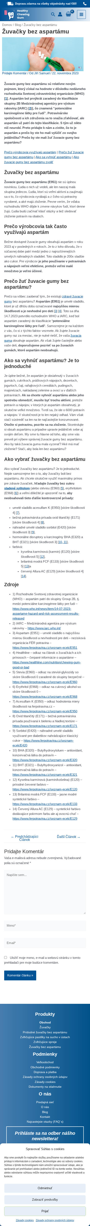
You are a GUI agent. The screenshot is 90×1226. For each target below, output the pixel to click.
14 (23, 576)
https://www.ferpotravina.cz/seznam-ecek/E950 (45, 711)
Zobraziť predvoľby (45, 1199)
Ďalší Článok (68, 837)
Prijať (45, 1211)
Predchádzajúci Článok (24, 838)
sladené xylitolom (17, 488)
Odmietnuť (45, 1188)
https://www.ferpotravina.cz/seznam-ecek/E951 (45, 647)
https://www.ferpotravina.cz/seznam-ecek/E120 (45, 789)
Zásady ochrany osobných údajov (55, 1220)
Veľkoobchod (45, 1062)
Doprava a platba (45, 1072)
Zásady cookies (25, 1220)
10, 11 (63, 542)
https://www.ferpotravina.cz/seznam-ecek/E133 (45, 804)
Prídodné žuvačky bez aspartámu (45, 1032)
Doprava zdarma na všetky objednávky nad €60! (46, 3)
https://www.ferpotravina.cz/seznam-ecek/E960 (45, 682)
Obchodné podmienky (45, 1067)
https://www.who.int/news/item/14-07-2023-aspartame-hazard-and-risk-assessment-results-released (46, 613)
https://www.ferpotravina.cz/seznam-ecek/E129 (45, 818)
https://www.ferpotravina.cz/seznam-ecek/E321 (45, 774)
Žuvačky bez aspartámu (45, 1047)
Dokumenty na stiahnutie (45, 1086)
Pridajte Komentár (14, 73)
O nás (45, 1107)
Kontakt (45, 1116)
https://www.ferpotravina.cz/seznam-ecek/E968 (45, 696)
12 (42, 556)
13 (26, 566)
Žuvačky (45, 1027)
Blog (45, 1112)
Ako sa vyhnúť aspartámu (53, 157)
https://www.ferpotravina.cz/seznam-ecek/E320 (45, 760)
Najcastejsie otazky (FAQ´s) (45, 1121)
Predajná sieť (45, 1102)
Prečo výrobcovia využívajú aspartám (30, 152)
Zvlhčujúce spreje (45, 1042)
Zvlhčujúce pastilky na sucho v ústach (45, 1037)
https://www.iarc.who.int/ (44, 628)
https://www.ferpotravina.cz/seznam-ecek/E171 (45, 726)
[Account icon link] (60, 14)
